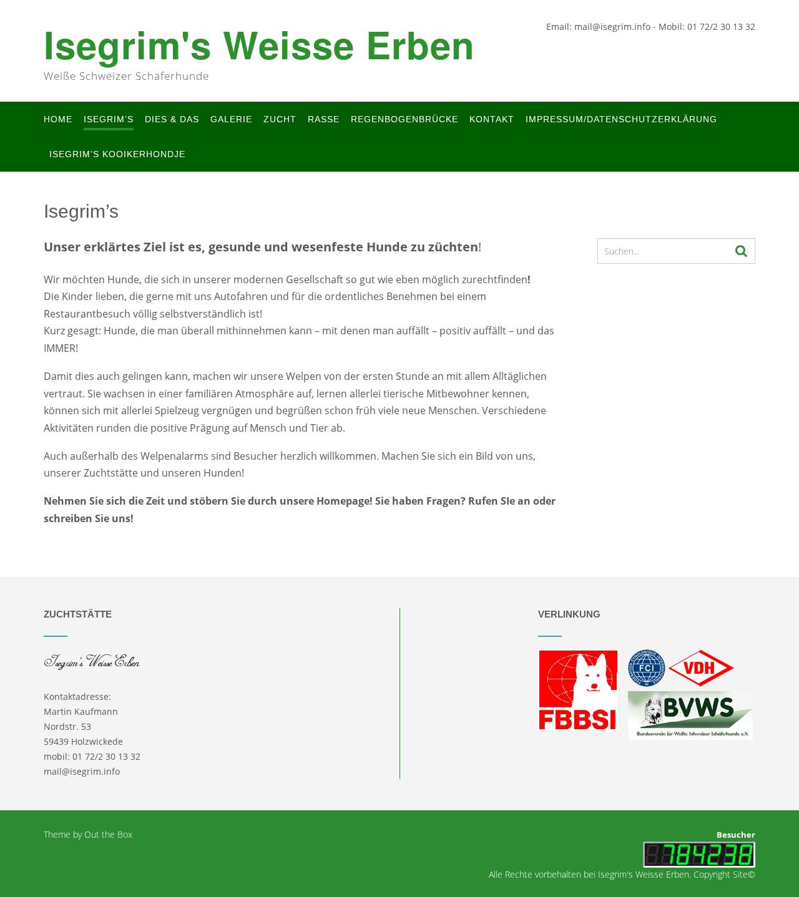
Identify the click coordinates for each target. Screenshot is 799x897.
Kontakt (491, 119)
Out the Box (108, 834)
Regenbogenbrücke (404, 119)
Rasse (324, 119)
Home (58, 119)
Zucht (280, 119)
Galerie (231, 119)
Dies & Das (172, 119)
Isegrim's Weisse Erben (259, 43)
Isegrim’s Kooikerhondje (117, 154)
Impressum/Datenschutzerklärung (621, 119)
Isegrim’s (109, 119)
